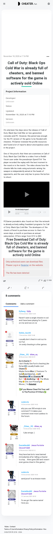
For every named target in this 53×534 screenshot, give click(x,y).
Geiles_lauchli (25, 333)
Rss (44, 529)
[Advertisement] (26, 33)
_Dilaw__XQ (24, 355)
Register (25, 265)
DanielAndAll (24, 445)
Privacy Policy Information (33, 529)
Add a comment (27, 304)
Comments (11, 304)
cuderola (25, 402)
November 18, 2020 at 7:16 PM (16, 56)
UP (4, 281)
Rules (7, 527)
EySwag (22, 311)
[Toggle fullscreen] (44, 212)
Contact (12, 527)
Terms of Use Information (13, 529)
